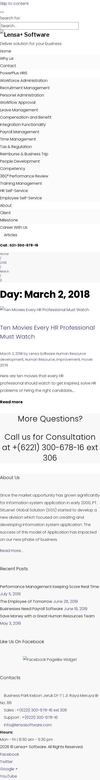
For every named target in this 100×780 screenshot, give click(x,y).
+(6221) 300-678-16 (40, 717)
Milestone (9, 220)
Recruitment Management (25, 88)
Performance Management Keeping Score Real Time (49, 586)
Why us (7, 58)
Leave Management (19, 110)
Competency (12, 168)
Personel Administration (22, 95)
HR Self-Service (14, 190)
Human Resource (71, 353)
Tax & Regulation (16, 146)
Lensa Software (42, 353)
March (4, 271)
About (6, 205)
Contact (8, 66)
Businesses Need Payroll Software (31, 609)
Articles (10, 235)
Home (5, 51)
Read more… (11, 550)
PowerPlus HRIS (13, 73)
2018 (3, 263)
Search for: (10, 18)
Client (5, 213)
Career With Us (13, 227)
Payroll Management (19, 132)
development (12, 359)
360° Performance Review (24, 176)
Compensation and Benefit (25, 117)
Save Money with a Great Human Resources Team (47, 616)
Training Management (21, 183)
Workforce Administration (24, 80)
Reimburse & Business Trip (24, 154)
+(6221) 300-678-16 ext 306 (42, 710)
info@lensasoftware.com (28, 725)
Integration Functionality (23, 124)
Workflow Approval (17, 102)
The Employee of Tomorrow (26, 601)
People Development (20, 161)
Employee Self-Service (21, 198)
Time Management (18, 139)
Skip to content (14, 3)
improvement (68, 359)
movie (87, 359)
